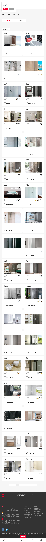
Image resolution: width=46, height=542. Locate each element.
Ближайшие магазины (8, 503)
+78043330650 (9, 516)
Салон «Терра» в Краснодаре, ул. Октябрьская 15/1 (11, 507)
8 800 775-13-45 (21, 496)
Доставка (26, 510)
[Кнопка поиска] (38, 5)
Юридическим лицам (28, 517)
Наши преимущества (38, 513)
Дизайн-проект (27, 512)
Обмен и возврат (27, 508)
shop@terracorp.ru (36, 496)
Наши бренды (37, 511)
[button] (41, 540)
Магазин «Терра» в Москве (10, 518)
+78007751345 (15, 510)
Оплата (25, 506)
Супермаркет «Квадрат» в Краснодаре (12, 513)
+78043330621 (9, 523)
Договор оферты (38, 515)
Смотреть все (18, 503)
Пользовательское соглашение (28, 515)
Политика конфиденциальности (39, 509)
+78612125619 (9, 510)
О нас (35, 506)
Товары (20, 20)
